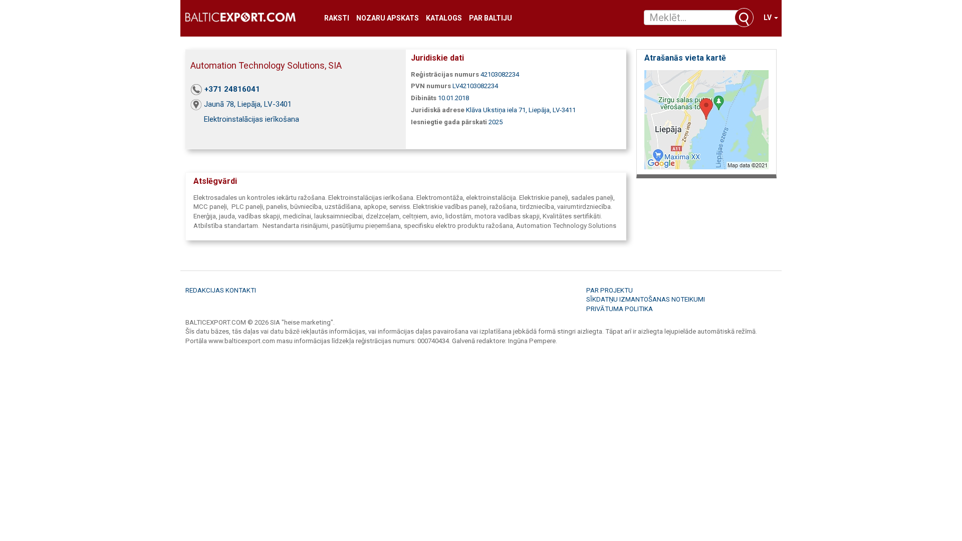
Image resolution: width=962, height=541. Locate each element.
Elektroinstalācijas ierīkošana (251, 119)
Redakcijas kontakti (220, 290)
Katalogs (444, 18)
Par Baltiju (490, 18)
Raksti (336, 18)
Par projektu (609, 290)
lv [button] (768, 18)
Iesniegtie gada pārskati (449, 122)
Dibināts (423, 98)
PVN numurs (431, 86)
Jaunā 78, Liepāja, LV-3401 (248, 104)
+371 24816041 (232, 89)
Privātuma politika (619, 309)
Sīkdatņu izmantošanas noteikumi (645, 299)
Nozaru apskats (387, 18)
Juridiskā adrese (437, 110)
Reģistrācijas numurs (445, 74)
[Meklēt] (744, 17)
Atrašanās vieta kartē (685, 58)
